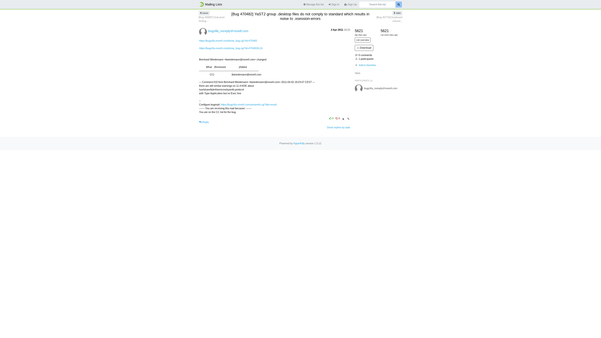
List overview (362, 40)
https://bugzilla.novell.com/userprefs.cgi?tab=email (249, 104)
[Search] (399, 5)
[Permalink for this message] (348, 119)
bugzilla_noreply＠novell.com (228, 31)
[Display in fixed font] (343, 119)
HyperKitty (299, 143)
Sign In (335, 4)
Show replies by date (338, 127)
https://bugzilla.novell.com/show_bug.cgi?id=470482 (228, 40)
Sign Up (352, 4)
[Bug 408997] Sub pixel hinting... (212, 19)
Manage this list (315, 4)
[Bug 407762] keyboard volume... (389, 19)
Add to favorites (367, 65)
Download (365, 47)
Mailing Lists (213, 4)
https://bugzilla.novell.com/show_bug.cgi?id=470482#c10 (231, 48)
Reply (205, 122)
